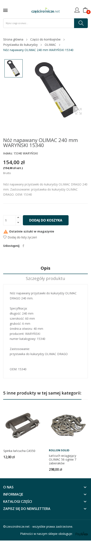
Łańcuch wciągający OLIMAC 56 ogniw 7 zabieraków (62, 459)
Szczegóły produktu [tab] (45, 278)
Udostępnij (23, 246)
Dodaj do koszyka (45, 220)
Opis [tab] (45, 268)
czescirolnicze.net (18, 526)
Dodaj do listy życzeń (22, 237)
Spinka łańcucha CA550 (19, 451)
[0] (85, 10)
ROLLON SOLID (59, 450)
